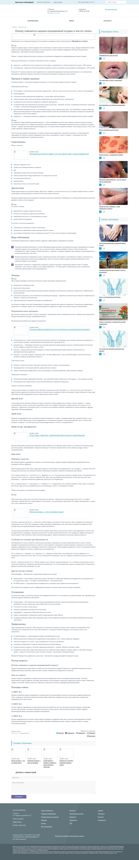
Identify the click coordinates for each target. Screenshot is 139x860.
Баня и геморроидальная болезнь (109, 297)
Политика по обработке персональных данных (69, 836)
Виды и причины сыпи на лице (108, 130)
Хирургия (101, 817)
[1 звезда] (12, 733)
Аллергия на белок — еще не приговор (34, 761)
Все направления (46, 826)
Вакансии (44, 820)
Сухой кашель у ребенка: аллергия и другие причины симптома (49, 764)
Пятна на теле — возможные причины (111, 155)
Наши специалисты (47, 810)
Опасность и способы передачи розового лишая (66, 763)
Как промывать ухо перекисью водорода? (112, 105)
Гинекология (102, 820)
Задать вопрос (58, 2)
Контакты (107, 21)
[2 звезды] (14, 733)
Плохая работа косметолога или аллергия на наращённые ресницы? (59, 329)
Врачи (71, 21)
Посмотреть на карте (53, 13)
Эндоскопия (73, 820)
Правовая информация (43, 2)
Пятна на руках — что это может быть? (46, 512)
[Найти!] (124, 2)
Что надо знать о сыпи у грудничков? (110, 80)
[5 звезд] (18, 733)
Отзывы (43, 823)
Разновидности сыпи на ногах (108, 55)
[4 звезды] (17, 733)
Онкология (73, 817)
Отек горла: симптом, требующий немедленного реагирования (57, 435)
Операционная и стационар (50, 817)
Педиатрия (101, 813)
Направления (33, 21)
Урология (72, 810)
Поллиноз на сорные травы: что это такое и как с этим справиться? (59, 154)
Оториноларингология (76, 813)
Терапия (100, 810)
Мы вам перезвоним (111, 9)
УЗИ (71, 823)
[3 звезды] (15, 733)
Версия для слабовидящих (24, 2)
